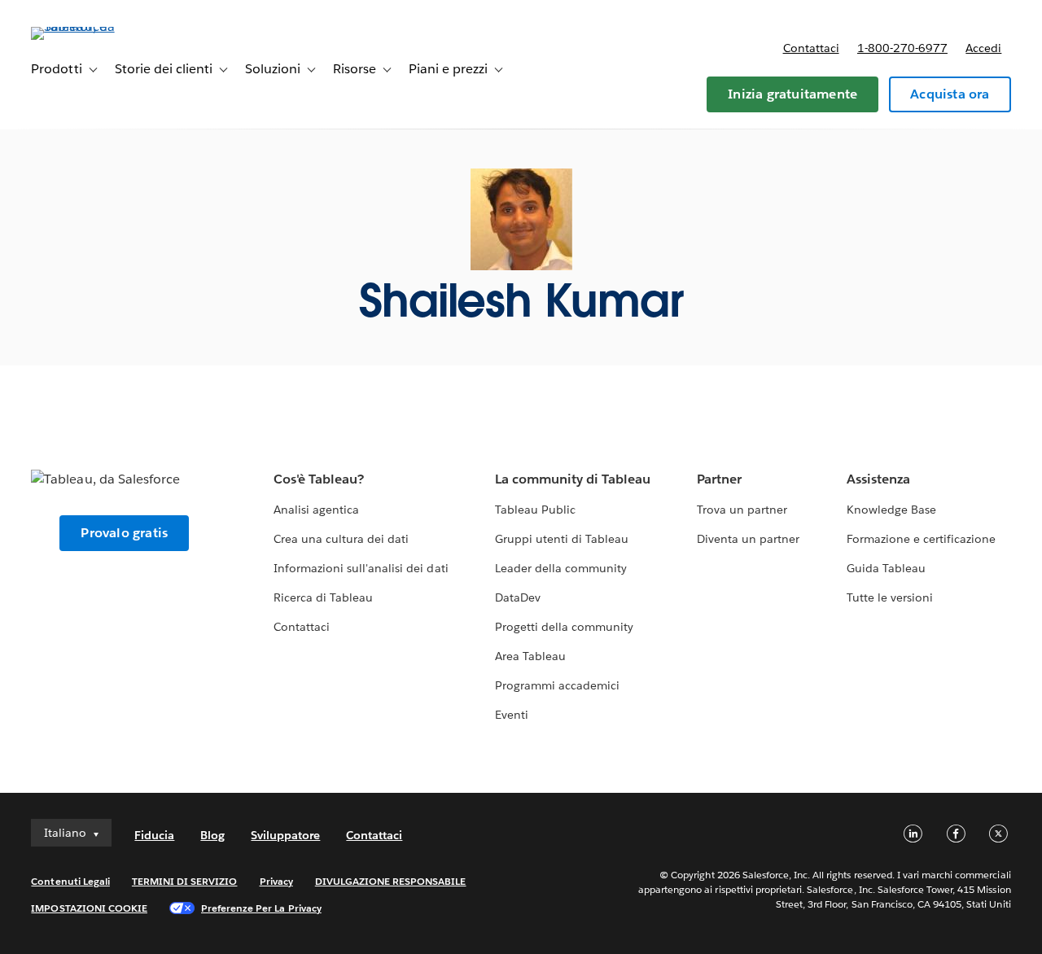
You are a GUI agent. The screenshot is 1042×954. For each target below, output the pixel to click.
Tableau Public (535, 509)
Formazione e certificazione (921, 539)
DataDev (518, 597)
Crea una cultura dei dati (341, 539)
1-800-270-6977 (902, 48)
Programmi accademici (557, 685)
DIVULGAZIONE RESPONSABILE (390, 881)
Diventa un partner (748, 539)
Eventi (511, 714)
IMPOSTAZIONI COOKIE (89, 908)
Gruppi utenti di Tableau (561, 539)
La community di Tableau (572, 479)
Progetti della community (564, 626)
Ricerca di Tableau (323, 597)
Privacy (276, 881)
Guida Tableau (886, 568)
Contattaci (811, 48)
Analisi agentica (316, 509)
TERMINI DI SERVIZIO (185, 881)
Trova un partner (742, 509)
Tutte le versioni (890, 597)
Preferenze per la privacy (261, 908)
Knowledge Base (891, 509)
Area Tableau (530, 656)
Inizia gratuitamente (792, 94)
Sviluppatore (285, 835)
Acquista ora (949, 94)
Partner (719, 479)
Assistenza (878, 479)
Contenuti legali (70, 881)
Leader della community (561, 568)
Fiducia (154, 835)
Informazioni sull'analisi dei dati (361, 568)
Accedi (983, 48)
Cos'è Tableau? (319, 479)
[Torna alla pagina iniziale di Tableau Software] (92, 26)
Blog (212, 835)
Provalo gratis (124, 532)
